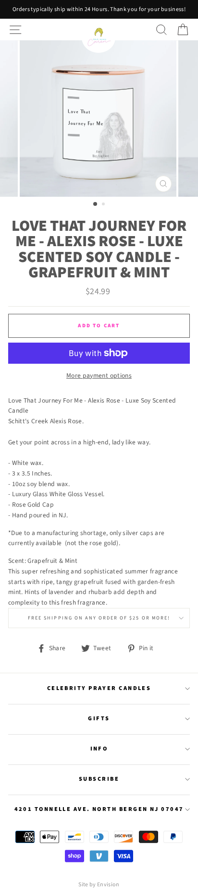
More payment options (99, 375)
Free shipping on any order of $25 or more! (99, 618)
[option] (99, 9)
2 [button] (104, 204)
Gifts (99, 718)
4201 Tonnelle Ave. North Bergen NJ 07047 (99, 809)
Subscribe (99, 778)
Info (99, 748)
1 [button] (95, 204)
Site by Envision (98, 885)
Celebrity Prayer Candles (99, 688)
